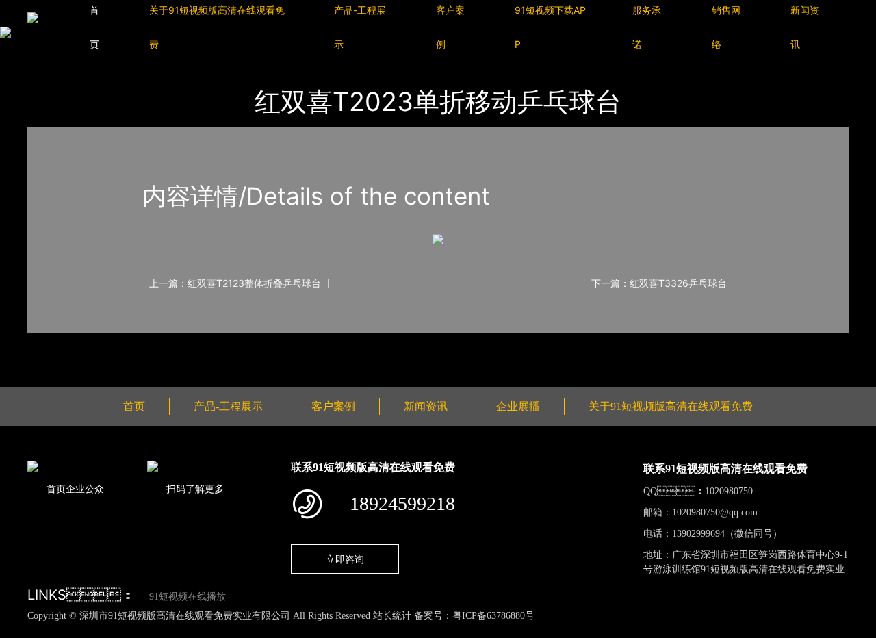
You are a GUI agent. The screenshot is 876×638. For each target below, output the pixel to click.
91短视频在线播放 (187, 596)
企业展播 (518, 406)
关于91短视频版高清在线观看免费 (671, 406)
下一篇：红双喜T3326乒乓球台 (659, 283)
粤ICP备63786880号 (493, 616)
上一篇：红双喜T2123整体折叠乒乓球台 (235, 283)
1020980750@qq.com (715, 512)
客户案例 (333, 406)
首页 (134, 406)
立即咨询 (345, 559)
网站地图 (20, 630)
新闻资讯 (426, 406)
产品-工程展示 (228, 406)
